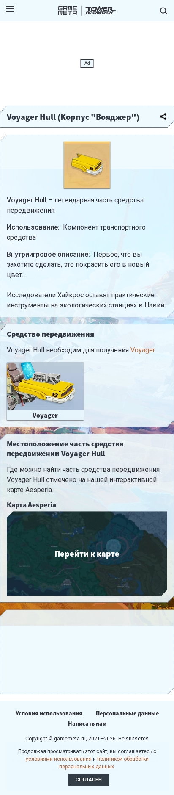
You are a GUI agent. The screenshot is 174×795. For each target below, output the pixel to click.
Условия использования (49, 713)
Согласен (89, 780)
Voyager (142, 350)
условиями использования (59, 759)
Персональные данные (127, 713)
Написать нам (87, 723)
